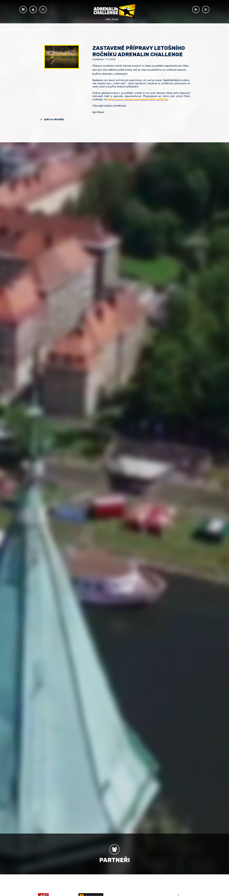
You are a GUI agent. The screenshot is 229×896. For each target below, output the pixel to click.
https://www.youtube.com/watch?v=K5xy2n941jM (138, 99)
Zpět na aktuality (53, 119)
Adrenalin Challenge (114, 12)
